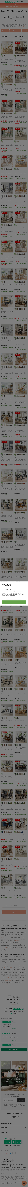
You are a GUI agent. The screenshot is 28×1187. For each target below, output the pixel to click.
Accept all (14, 602)
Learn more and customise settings (14, 599)
